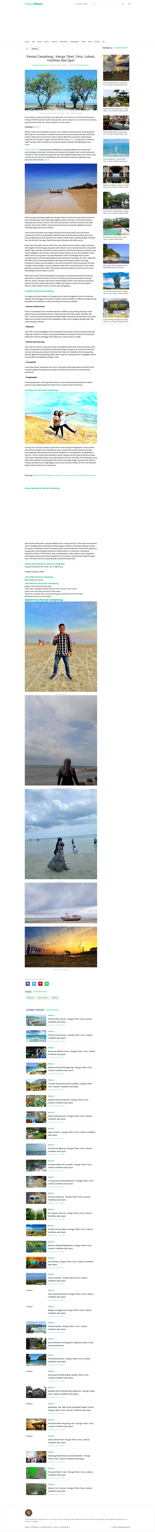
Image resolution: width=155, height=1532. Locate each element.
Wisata (97, 42)
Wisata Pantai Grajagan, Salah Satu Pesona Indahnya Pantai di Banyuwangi (64, 475)
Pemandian (64, 42)
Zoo (103, 42)
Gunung (54, 42)
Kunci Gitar (64, 1527)
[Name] (122, 4)
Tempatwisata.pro (123, 1527)
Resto (90, 42)
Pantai (55, 998)
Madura (30, 998)
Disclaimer (35, 1527)
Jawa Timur (43, 998)
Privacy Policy (46, 1527)
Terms (55, 1527)
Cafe (33, 42)
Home (27, 42)
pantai (46, 160)
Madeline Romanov (40, 65)
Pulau (84, 42)
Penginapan (74, 42)
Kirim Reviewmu (82, 65)
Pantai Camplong (32, 149)
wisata (72, 139)
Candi (39, 42)
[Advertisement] (77, 23)
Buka (36, 127)
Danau (46, 42)
